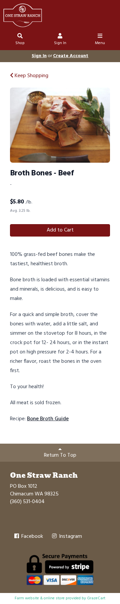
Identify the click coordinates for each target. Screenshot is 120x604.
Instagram (70, 536)
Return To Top (60, 455)
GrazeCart (96, 598)
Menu (100, 43)
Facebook (31, 536)
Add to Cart (60, 230)
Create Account (70, 56)
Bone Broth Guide (48, 419)
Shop (20, 43)
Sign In (60, 43)
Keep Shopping (30, 75)
